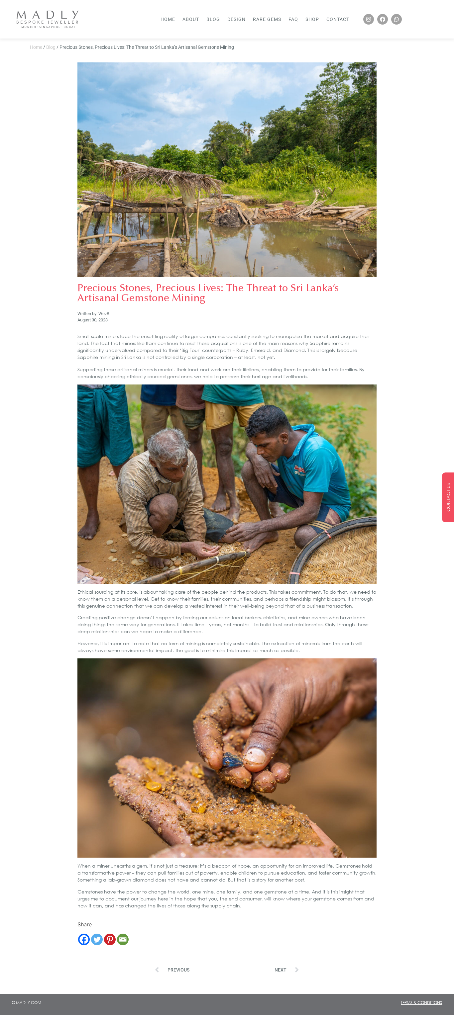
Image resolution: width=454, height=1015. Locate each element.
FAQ (293, 19)
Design (236, 19)
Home (168, 19)
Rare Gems (267, 19)
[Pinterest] (110, 939)
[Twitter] (97, 939)
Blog (213, 19)
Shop (312, 19)
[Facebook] (382, 19)
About (190, 19)
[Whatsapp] (396, 19)
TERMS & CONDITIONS (421, 1002)
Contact (337, 19)
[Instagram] (368, 19)
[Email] (123, 939)
